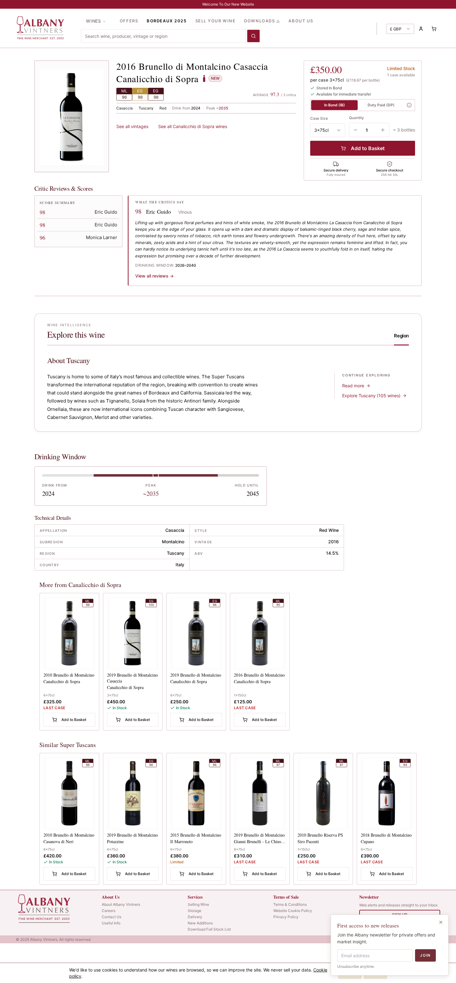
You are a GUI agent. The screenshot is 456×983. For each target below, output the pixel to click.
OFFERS (129, 20)
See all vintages (132, 126)
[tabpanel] (228, 388)
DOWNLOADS (259, 20)
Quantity (356, 117)
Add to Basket (368, 148)
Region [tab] (401, 336)
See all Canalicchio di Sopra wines (192, 126)
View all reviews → (154, 275)
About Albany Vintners (121, 904)
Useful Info (111, 923)
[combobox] (163, 36)
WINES (93, 21)
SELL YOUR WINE (215, 20)
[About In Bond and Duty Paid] (409, 105)
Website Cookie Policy (292, 910)
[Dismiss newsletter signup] (441, 922)
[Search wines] (253, 36)
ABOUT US (300, 20)
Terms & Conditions (290, 904)
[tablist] (401, 338)
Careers (108, 910)
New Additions (200, 923)
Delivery (195, 916)
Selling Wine (198, 904)
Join (425, 955)
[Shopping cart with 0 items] (434, 29)
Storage (194, 910)
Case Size (319, 118)
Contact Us (111, 916)
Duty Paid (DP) (381, 105)
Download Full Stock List (209, 929)
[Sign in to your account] (421, 29)
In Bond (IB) (334, 105)
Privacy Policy (285, 916)
